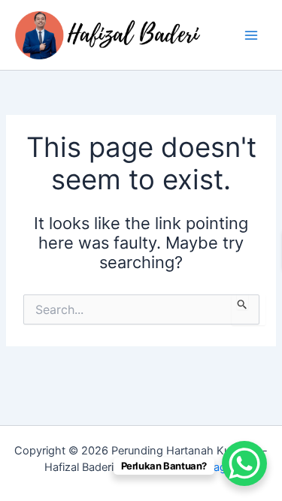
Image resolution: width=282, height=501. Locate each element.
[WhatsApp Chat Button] (244, 463)
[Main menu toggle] (251, 35)
